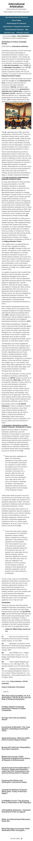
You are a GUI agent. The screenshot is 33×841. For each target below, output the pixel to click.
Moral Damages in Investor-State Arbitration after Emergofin (16, 829)
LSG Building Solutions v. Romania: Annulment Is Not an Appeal (16, 811)
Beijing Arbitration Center (12, 241)
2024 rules (17, 380)
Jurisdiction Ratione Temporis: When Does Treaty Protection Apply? (14, 791)
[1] (27, 65)
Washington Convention (12, 67)
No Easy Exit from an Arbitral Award (14, 719)
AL (5, 132)
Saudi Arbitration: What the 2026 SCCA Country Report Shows (16, 739)
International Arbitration (17, 5)
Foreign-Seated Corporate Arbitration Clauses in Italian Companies (14, 708)
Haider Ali (8, 629)
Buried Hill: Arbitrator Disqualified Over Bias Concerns (16, 748)
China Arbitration (16, 681)
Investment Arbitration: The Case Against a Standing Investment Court (16, 729)
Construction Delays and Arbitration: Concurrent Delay (14, 781)
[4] (13, 248)
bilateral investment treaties (11, 76)
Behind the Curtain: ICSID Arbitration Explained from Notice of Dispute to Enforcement (16, 758)
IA (21, 838)
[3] (27, 215)
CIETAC (12, 378)
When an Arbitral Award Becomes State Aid (16, 820)
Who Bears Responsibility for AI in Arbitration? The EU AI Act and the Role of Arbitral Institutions (16, 697)
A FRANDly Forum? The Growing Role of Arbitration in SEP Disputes (16, 802)
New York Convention (11, 65)
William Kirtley (17, 629)
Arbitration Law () (8, 93)
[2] (30, 67)
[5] (7, 315)
